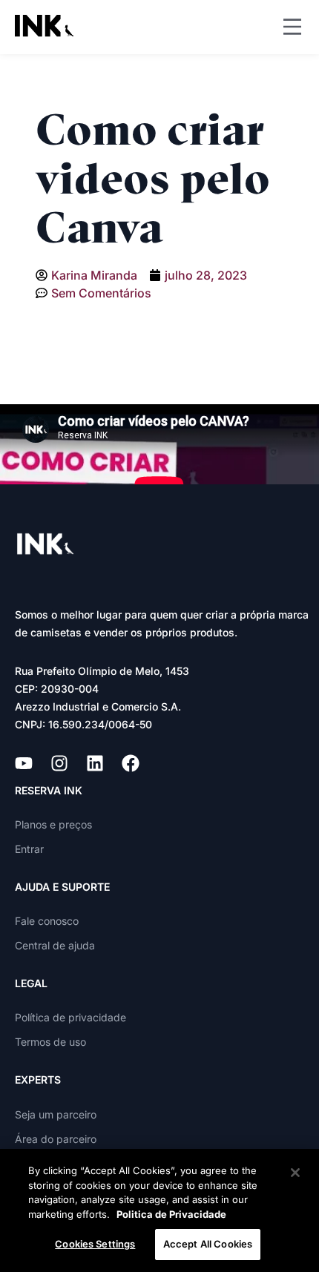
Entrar (29, 849)
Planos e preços (53, 824)
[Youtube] (24, 763)
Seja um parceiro (55, 1114)
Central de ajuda (55, 945)
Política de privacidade (70, 1017)
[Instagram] (59, 763)
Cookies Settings (95, 1244)
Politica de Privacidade (171, 1214)
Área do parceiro (55, 1139)
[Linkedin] (95, 763)
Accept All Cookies (207, 1244)
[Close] (295, 1172)
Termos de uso (50, 1041)
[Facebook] (130, 763)
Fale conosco (47, 921)
